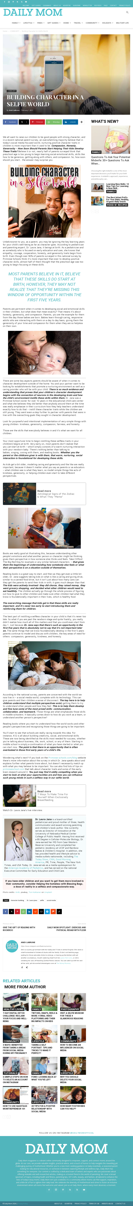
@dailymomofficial (82, 1132)
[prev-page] (4, 1116)
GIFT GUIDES (36, 5)
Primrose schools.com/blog (62, 757)
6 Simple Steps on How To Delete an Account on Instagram (15, 1080)
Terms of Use (94, 1203)
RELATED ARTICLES (21, 980)
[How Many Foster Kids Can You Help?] (73, 1095)
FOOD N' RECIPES (117, 204)
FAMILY (15, 23)
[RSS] (17, 2)
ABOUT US (57, 5)
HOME (66, 23)
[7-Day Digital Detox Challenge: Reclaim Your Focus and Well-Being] (16, 1002)
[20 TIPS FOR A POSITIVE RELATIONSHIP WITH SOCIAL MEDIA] (44, 1095)
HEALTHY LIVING (14, 1009)
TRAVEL (77, 23)
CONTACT (113, 5)
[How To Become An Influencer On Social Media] (73, 1034)
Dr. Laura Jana (32, 900)
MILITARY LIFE (122, 23)
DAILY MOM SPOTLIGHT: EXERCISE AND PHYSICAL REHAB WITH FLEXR (66, 928)
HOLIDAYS (106, 23)
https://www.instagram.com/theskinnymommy (36, 946)
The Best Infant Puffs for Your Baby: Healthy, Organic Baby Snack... (117, 199)
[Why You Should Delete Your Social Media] (73, 1066)
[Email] (41, 911)
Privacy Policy (81, 1203)
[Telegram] (47, 911)
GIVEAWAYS (47, 5)
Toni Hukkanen (35, 892)
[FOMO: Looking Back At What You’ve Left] (44, 1066)
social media (51, 900)
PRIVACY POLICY (124, 5)
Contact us (120, 1203)
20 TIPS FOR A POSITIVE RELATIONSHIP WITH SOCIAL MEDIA (43, 1109)
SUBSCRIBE (76, 5)
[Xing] (28, 967)
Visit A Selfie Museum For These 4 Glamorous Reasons (72, 1016)
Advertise (68, 1203)
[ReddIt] (35, 911)
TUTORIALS (10, 1073)
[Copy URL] (59, 911)
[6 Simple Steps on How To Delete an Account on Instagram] (16, 1066)
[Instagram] (9, 2)
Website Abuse (107, 1203)
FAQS (105, 5)
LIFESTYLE (27, 23)
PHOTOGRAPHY (70, 1009)
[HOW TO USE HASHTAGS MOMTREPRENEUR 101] (16, 1095)
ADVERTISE (67, 5)
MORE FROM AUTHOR (25, 986)
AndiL (17, 892)
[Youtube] (26, 2)
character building (17, 900)
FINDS (39, 23)
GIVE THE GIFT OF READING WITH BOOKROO (19, 928)
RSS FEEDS (97, 5)
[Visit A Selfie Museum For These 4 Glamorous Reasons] (73, 1002)
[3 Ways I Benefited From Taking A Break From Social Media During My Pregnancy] (16, 1034)
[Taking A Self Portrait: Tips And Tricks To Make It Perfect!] (44, 1034)
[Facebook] (4, 2)
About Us (58, 1203)
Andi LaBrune (14, 110)
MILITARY (26, 5)
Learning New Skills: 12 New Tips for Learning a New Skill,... (117, 186)
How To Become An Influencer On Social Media (72, 1048)
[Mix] (53, 911)
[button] (127, 12)
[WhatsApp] (23, 911)
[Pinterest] (13, 2)
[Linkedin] (29, 911)
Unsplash (48, 892)
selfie (42, 900)
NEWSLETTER (87, 5)
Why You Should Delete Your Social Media (71, 1080)
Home (5, 31)
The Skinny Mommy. (63, 963)
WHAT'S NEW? (104, 121)
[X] (22, 2)
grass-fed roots (66, 958)
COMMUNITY (91, 23)
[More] (81, 122)
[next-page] (8, 1116)
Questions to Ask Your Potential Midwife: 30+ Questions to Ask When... (110, 160)
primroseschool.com (13, 769)
